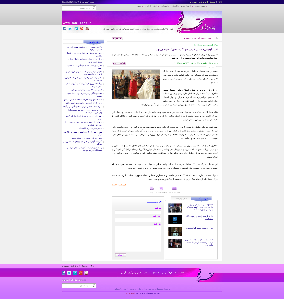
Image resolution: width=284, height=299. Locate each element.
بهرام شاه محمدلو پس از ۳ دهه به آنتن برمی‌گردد (82, 106)
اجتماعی (146, 272)
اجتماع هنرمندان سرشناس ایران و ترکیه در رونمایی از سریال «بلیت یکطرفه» (199, 242)
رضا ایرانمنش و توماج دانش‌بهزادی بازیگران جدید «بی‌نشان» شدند (84, 111)
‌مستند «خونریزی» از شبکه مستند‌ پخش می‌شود (82, 99)
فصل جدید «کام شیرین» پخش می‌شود (86, 90)
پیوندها (212, 2)
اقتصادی (156, 272)
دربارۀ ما (193, 2)
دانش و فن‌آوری (134, 272)
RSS (220, 2)
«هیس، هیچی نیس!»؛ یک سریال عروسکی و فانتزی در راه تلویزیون (84, 72)
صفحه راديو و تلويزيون (202, 38)
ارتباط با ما (203, 2)
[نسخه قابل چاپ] (152, 190)
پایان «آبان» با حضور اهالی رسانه (199, 228)
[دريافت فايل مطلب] (161, 190)
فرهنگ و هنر (167, 272)
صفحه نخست (180, 272)
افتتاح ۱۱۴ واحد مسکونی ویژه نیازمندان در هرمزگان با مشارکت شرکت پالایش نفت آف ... (137, 29)
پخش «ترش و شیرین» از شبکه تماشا (86, 138)
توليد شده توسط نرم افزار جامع (142, 293)
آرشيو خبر (188, 38)
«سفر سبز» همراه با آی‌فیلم (90, 128)
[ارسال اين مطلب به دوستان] (174, 190)
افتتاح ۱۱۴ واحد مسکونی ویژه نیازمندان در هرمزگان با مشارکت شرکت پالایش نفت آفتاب (199, 207)
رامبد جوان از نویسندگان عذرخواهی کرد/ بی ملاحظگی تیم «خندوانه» (84, 149)
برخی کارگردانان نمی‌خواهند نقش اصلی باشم (83, 103)
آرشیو (123, 272)
